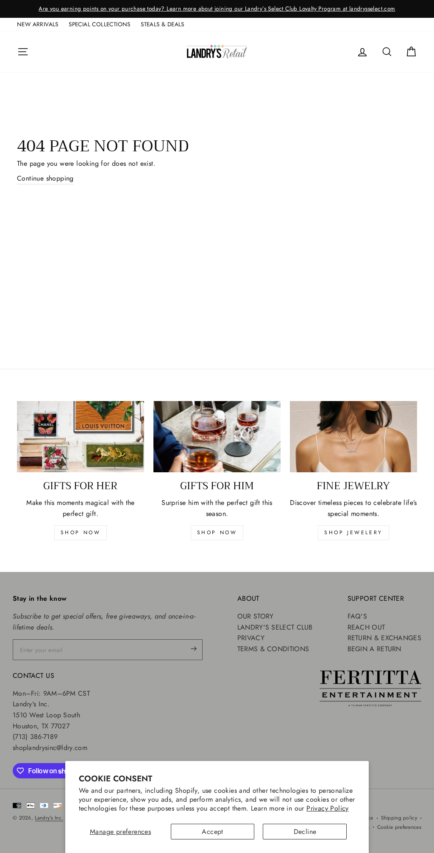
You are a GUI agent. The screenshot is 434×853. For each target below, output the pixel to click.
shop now (81, 532)
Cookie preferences (399, 827)
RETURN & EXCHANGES (384, 638)
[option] (217, 9)
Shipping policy (399, 818)
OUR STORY (255, 616)
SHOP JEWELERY (353, 532)
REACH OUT (366, 627)
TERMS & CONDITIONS (273, 649)
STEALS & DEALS (162, 24)
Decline (305, 831)
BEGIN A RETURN (374, 649)
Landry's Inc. (49, 818)
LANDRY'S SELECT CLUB (275, 627)
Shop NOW (217, 532)
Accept (212, 831)
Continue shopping (45, 178)
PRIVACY (250, 638)
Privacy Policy (327, 808)
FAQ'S (357, 616)
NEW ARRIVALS (37, 24)
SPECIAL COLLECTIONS (100, 24)
